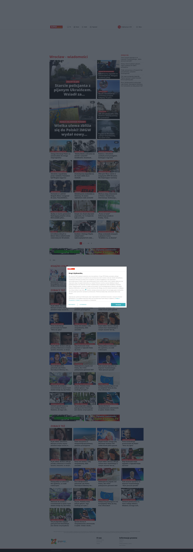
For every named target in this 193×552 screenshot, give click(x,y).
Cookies (78, 300)
